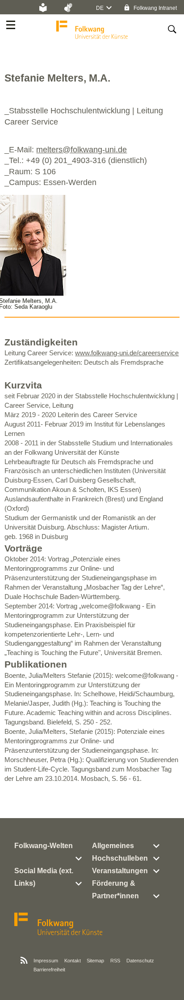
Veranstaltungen (120, 871)
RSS (115, 960)
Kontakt (72, 960)
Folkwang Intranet (154, 8)
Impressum (45, 960)
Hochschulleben (120, 858)
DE (100, 8)
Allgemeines (113, 845)
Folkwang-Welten (43, 845)
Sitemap (95, 960)
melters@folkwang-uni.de (81, 149)
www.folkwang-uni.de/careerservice (127, 353)
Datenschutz (140, 960)
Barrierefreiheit (49, 969)
